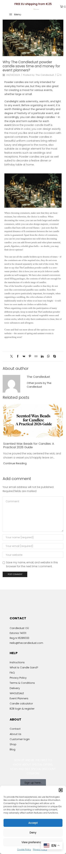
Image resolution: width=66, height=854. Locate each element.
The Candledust (45, 75)
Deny (33, 832)
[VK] (24, 356)
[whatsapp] (48, 356)
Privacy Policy (40, 849)
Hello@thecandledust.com (26, 643)
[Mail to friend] (36, 356)
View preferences (33, 842)
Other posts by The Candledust (39, 385)
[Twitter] (12, 356)
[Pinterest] (30, 356)
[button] (60, 790)
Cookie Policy (24, 849)
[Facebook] (18, 356)
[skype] (53, 356)
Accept (33, 823)
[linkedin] (42, 356)
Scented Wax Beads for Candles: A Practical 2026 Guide (28, 445)
